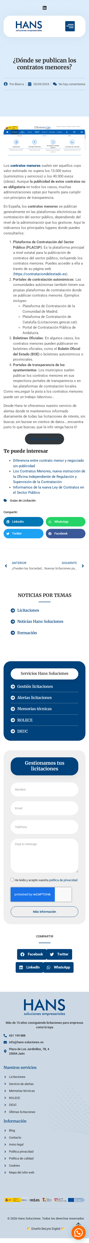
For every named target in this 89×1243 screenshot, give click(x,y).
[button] (23, 521)
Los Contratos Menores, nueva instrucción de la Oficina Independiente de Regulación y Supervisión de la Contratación (49, 476)
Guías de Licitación (23, 500)
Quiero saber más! (44, 439)
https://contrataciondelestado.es (40, 274)
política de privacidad (63, 880)
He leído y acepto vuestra (46, 880)
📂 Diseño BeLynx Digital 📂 (46, 1228)
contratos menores (25, 165)
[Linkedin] (44, 8)
